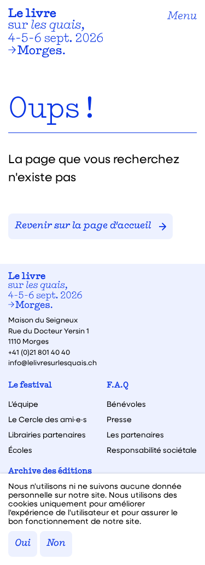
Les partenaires (135, 435)
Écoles (20, 450)
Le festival (30, 386)
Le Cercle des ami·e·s (47, 419)
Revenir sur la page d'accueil (83, 226)
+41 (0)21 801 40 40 (39, 351)
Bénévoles (126, 404)
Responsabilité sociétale (152, 450)
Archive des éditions (50, 472)
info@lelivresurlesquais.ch (52, 362)
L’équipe (23, 404)
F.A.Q (117, 386)
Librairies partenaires (47, 435)
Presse (119, 419)
